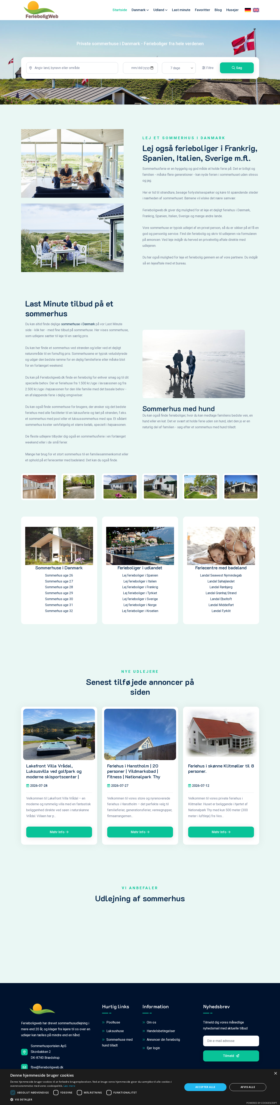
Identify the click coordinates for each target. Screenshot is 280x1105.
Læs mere (69, 1086)
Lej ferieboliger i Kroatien (140, 611)
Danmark (139, 10)
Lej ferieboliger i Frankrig (140, 587)
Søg (239, 68)
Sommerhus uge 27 (59, 581)
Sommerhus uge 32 (59, 611)
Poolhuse (113, 1022)
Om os (151, 1022)
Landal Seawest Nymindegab (221, 575)
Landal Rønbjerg (220, 587)
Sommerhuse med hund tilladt (117, 1043)
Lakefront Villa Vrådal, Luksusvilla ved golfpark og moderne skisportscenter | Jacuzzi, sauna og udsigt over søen (56, 776)
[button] (94, 1099)
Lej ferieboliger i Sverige (140, 599)
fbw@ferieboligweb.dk (47, 1067)
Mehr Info (57, 832)
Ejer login (153, 1048)
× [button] (275, 1073)
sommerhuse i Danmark (78, 324)
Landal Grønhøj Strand (221, 593)
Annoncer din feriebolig (163, 1040)
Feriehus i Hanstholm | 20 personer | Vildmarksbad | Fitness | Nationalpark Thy (133, 771)
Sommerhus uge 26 (59, 575)
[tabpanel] (140, 68)
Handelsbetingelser (160, 1031)
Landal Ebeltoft (221, 599)
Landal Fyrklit (221, 611)
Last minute (181, 10)
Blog (218, 10)
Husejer (232, 10)
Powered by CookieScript (261, 1102)
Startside (120, 10)
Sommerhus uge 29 (59, 593)
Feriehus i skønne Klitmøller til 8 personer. (221, 768)
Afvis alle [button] (248, 1087)
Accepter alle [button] (205, 1087)
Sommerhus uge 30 (59, 599)
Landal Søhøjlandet (220, 581)
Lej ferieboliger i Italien (140, 581)
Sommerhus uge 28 (59, 587)
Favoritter (202, 10)
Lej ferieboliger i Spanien (140, 575)
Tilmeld (229, 1056)
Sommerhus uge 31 (59, 605)
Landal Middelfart (221, 605)
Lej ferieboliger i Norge (140, 605)
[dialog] (140, 1087)
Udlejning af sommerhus (140, 898)
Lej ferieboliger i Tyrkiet (140, 593)
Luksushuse (115, 1031)
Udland (158, 10)
